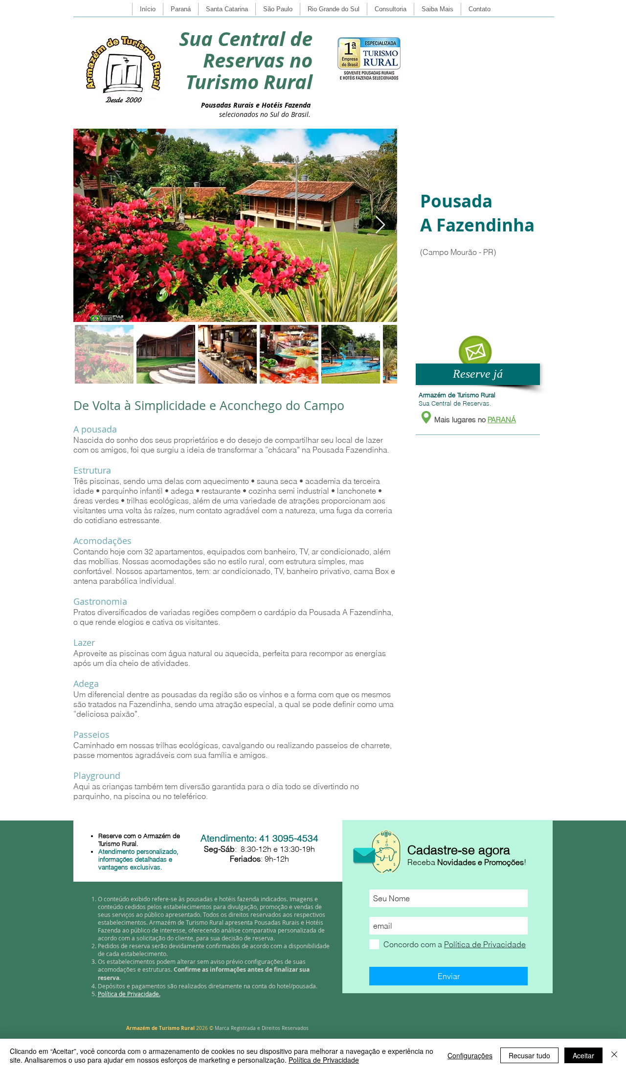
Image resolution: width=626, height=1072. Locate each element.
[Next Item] (380, 225)
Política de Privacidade (324, 1060)
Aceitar (583, 1055)
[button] (475, 352)
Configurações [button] (469, 1055)
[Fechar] (614, 1055)
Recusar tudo (529, 1055)
